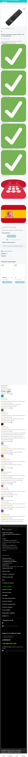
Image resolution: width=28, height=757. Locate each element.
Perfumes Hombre (6, 592)
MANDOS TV (8, 28)
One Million (5, 595)
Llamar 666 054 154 (7, 563)
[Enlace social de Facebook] (7, 256)
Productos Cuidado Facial (8, 604)
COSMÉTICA (12, 545)
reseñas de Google (15, 633)
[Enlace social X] (8, 256)
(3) (11, 362)
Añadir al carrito (11, 236)
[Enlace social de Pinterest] (10, 256)
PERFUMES (13, 540)
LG (13, 28)
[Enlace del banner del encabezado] (13, 1)
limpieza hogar (12, 542)
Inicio (2, 28)
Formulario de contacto (8, 583)
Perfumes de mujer (7, 589)
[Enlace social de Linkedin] (12, 256)
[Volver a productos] (23, 28)
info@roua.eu (5, 564)
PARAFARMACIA (6, 547)
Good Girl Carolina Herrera (8, 598)
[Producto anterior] (22, 28)
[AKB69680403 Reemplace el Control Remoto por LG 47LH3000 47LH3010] (7, 312)
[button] (7, 367)
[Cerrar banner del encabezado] (25, 1)
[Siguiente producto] (25, 28)
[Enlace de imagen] (9, 529)
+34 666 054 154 (9, 644)
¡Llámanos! (6, 640)
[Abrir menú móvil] (1, 4)
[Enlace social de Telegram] (13, 256)
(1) (24, 362)
